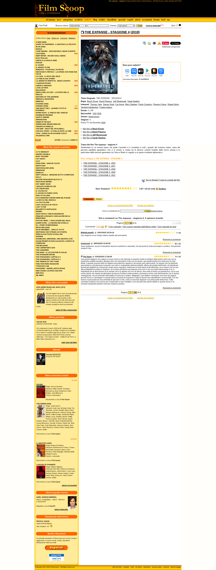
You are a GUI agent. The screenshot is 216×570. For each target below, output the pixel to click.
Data (48, 38)
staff (132, 567)
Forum (98, 199)
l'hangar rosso (43, 83)
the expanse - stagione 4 (107, 32)
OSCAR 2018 (41, 322)
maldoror (41, 90)
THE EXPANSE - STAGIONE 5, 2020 (99, 172)
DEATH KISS (40, 166)
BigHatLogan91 (87, 233)
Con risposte (115, 226)
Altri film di (93, 129)
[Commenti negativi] (106, 226)
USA (95, 113)
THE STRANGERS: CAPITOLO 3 (48, 259)
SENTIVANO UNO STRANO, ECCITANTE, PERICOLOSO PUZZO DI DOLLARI (51, 233)
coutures (40, 53)
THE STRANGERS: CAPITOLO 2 (48, 257)
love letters (42, 88)
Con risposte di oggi (167, 226)
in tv (59, 19)
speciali (121, 19)
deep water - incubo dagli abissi (50, 56)
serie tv (87, 19)
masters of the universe (47, 97)
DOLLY (38, 177)
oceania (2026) (42, 104)
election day (42, 58)
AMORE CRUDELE (43, 154)
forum (157, 19)
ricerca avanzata (153, 26)
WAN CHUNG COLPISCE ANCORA (49, 271)
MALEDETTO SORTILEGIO (46, 209)
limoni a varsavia (44, 85)
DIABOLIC (40, 172)
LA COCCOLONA (42, 202)
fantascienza (93, 116)
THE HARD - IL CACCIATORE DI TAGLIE (51, 252)
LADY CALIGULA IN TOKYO (47, 205)
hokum (39, 63)
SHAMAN (39, 236)
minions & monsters (45, 99)
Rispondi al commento (172, 239)
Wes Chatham (131, 104)
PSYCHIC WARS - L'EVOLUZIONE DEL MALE (53, 220)
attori (137, 19)
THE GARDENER (42, 250)
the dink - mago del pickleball (50, 129)
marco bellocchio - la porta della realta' (52, 93)
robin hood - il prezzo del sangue (52, 113)
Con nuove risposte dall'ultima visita (139, 226)
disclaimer (147, 567)
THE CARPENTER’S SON (45, 248)
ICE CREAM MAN (42, 188)
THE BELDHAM (42, 245)
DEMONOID (40, 170)
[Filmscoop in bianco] (177, 26)
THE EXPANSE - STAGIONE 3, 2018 (99, 169)
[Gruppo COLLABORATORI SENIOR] (82, 257)
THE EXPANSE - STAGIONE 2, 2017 (99, 166)
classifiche (112, 19)
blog (95, 19)
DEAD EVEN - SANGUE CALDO (48, 163)
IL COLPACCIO (41, 191)
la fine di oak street (45, 79)
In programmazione (57, 33)
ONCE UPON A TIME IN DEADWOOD (50, 214)
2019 (135, 32)
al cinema (50, 19)
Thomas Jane (96, 104)
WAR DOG (40, 273)
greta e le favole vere (46, 60)
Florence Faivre (159, 104)
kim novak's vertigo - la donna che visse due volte (56, 73)
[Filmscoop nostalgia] (180, 26)
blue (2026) (40, 47)
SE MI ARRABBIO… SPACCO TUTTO (50, 230)
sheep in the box (43, 122)
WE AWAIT (40, 275)
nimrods (39, 101)
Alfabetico (71, 38)
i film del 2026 (117, 567)
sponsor (166, 567)
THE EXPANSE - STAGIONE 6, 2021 (99, 175)
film (77, 140)
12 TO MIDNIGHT (42, 152)
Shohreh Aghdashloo (89, 107)
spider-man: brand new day (48, 124)
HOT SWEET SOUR (43, 184)
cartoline (126, 567)
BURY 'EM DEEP (42, 156)
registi (130, 19)
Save (167, 43)
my (168, 19)
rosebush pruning (44, 115)
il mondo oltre (43, 67)
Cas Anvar (119, 104)
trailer (102, 19)
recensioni (147, 19)
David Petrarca (105, 101)
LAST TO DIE (41, 207)
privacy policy (157, 567)
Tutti (98, 226)
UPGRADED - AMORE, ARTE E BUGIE (50, 268)
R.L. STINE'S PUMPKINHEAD (47, 225)
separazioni (41, 119)
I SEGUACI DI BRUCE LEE (46, 186)
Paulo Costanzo (145, 104)
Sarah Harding (133, 101)
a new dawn (41, 42)
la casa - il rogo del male (48, 76)
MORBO (39, 211)
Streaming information (131, 79)
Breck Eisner (92, 101)
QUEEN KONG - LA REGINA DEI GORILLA (52, 223)
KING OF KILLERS (43, 195)
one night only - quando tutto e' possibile (51, 109)
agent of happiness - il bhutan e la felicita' (56, 44)
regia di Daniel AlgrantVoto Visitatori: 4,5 (44, 523)
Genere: (113, 26)
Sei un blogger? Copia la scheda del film (163, 180)
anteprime (68, 19)
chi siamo (138, 567)
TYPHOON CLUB (42, 266)
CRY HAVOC (40, 159)
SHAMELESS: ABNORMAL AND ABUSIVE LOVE (54, 239)
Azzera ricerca (156, 211)
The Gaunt (87, 257)
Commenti (88, 199)
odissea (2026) (42, 106)
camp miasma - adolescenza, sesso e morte (55, 51)
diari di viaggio (176, 567)
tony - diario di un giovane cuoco (51, 133)
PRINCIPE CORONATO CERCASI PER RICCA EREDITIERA (53, 217)
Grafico (162, 189)
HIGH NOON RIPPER (44, 182)
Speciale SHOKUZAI (53, 354)
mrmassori (85, 243)
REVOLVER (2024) (43, 227)
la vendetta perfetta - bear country (53, 81)
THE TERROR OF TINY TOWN (47, 261)
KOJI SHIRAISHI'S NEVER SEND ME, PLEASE (53, 198)
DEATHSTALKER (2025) (45, 168)
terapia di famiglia (44, 126)
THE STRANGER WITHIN (45, 255)
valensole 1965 (43, 135)
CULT (38, 161)
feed (163, 19)
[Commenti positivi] (102, 226)
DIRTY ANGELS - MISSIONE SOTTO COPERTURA (55, 175)
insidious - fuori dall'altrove (50, 69)
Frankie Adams (105, 107)
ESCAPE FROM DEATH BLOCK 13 (49, 179)
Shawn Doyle (173, 104)
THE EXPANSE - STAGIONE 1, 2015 (99, 163)
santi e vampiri (42, 117)
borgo (39, 49)
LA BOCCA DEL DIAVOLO (46, 200)
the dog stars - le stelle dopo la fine (53, 131)
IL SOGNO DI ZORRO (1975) (47, 193)
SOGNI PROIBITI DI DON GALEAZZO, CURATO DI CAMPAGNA (55, 242)
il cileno (40, 65)
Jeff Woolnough (119, 101)
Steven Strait (108, 104)
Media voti (55, 38)
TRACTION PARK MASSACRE (47, 264)
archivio (79, 19)
